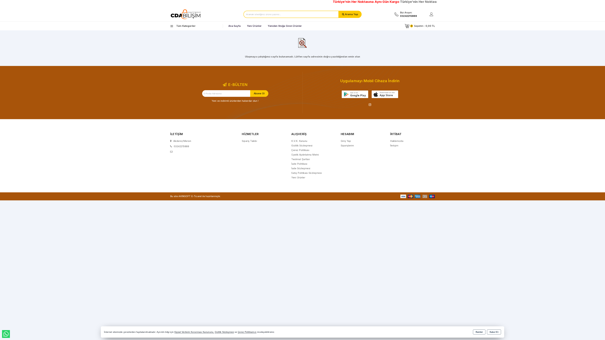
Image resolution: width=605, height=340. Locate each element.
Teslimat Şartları (300, 159)
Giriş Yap (346, 140)
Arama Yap (351, 14)
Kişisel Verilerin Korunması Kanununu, (194, 332)
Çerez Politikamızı (247, 332)
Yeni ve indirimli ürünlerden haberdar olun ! (235, 100)
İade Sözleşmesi (300, 168)
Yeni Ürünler (298, 177)
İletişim (394, 145)
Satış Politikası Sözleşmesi (306, 172)
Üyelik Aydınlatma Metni (305, 154)
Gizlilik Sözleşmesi (302, 145)
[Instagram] (370, 104)
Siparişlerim (347, 145)
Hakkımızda (396, 140)
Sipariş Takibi (249, 140)
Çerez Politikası (300, 150)
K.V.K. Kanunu (299, 140)
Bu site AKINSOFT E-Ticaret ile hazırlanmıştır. (195, 196)
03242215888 (181, 146)
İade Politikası (299, 163)
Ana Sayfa (234, 25)
